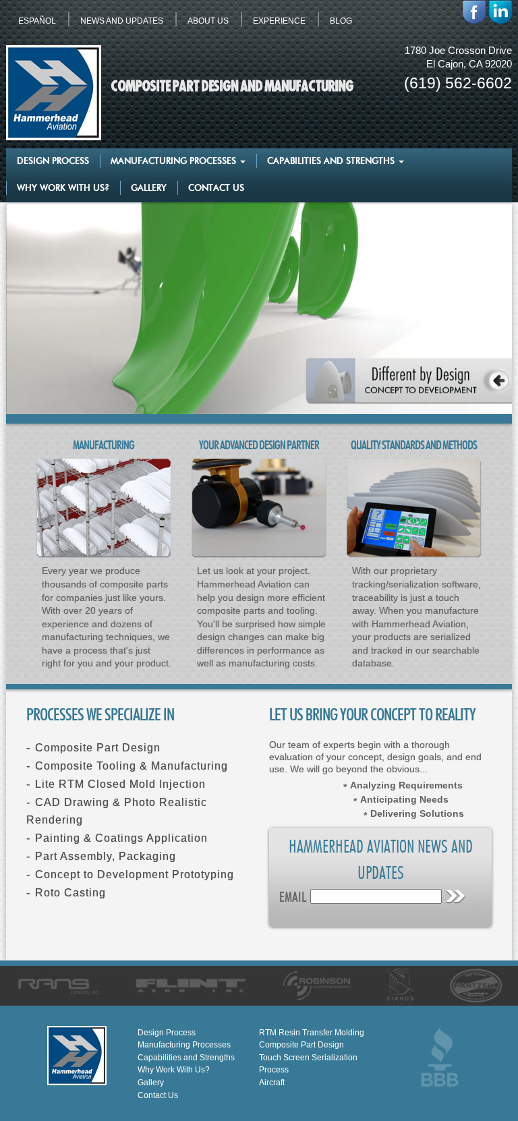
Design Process (53, 161)
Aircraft (272, 1082)
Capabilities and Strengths (332, 161)
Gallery (149, 188)
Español (37, 21)
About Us (208, 21)
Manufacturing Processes (175, 161)
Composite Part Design (301, 1045)
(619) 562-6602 (458, 83)
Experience (279, 21)
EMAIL (293, 897)
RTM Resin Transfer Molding (311, 1032)
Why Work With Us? (63, 188)
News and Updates (121, 21)
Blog (341, 21)
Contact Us (216, 188)
